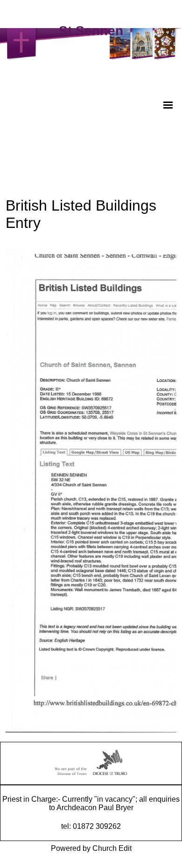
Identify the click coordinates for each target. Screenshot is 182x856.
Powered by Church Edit (91, 848)
